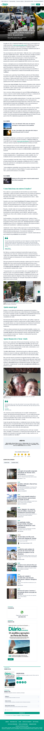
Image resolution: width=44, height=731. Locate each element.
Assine (20, 721)
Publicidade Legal (13, 721)
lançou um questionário (23, 141)
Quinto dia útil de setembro (29, 1)
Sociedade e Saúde (14, 462)
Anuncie (7, 721)
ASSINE (38, 4)
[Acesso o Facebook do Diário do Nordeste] (20, 682)
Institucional (36, 721)
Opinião (19, 535)
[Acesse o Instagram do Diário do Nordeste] (17, 682)
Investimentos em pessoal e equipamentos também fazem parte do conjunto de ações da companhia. (27, 502)
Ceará (9, 28)
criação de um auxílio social (20, 45)
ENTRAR (33, 4)
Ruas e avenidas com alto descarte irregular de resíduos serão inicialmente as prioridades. (27, 568)
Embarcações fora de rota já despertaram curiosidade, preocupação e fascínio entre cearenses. (27, 529)
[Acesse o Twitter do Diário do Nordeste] (23, 682)
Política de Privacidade (25, 715)
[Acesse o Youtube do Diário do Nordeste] (25, 682)
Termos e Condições (17, 715)
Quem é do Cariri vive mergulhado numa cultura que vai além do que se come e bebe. (27, 540)
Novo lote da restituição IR (38, 1)
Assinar (10, 659)
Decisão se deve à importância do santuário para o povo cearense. (27, 583)
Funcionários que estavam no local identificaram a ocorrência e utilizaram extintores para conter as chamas (27, 476)
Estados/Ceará (6, 462)
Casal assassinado (12, 1)
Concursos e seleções (20, 1)
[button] (5, 292)
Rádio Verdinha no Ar (5, 1)
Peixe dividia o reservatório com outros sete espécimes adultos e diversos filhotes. (27, 596)
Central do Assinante (26, 721)
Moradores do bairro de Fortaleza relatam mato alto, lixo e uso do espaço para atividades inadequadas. (27, 515)
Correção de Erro (32, 724)
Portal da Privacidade (23, 724)
